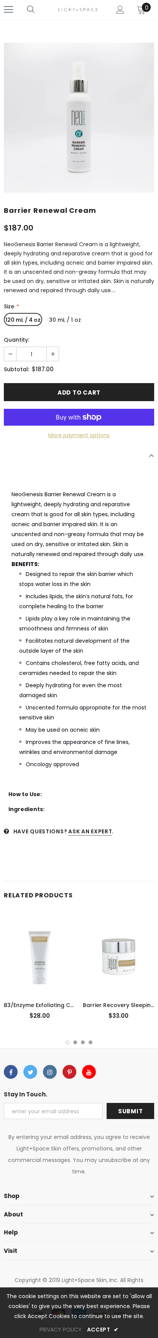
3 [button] (83, 1042)
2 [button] (75, 1042)
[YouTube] (89, 1072)
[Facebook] (11, 1072)
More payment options (79, 435)
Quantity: (16, 340)
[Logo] (78, 9)
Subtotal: (16, 369)
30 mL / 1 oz (65, 320)
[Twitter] (30, 1072)
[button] (79, 474)
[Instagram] (50, 1072)
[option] (79, 118)
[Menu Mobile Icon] (8, 9)
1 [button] (67, 1042)
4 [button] (90, 1042)
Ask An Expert (90, 831)
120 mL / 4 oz (23, 320)
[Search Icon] (31, 9)
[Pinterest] (69, 1072)
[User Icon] (120, 10)
